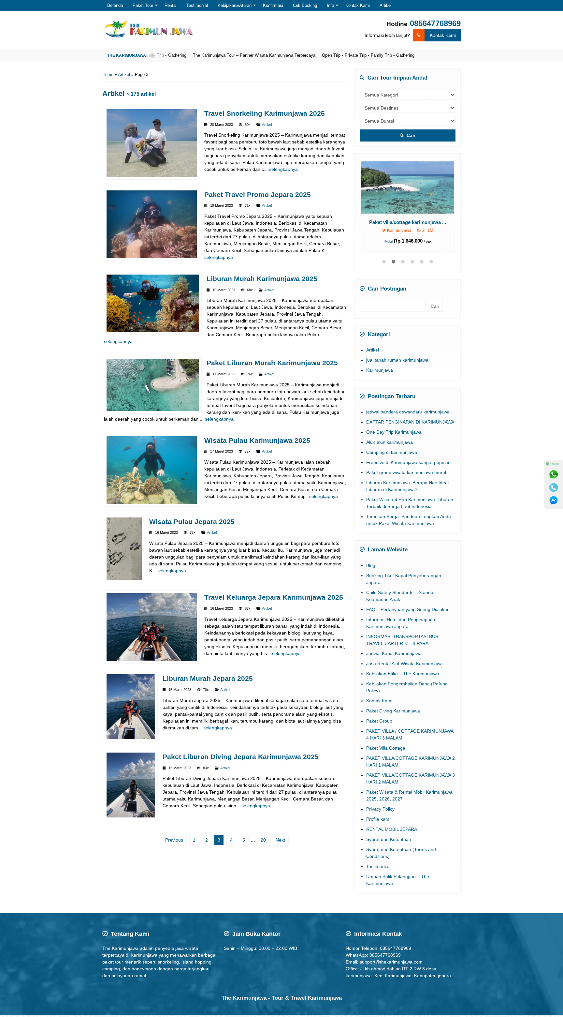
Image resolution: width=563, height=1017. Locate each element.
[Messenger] (553, 500)
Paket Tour (143, 5)
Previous (174, 840)
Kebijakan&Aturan (235, 5)
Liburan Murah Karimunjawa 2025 (262, 278)
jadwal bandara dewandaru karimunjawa (408, 419)
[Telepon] (553, 487)
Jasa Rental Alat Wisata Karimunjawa (404, 671)
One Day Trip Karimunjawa (394, 439)
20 (263, 840)
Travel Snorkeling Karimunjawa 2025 (264, 113)
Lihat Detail (413, 187)
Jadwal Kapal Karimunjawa (394, 661)
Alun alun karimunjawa (389, 449)
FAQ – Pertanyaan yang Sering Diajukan (408, 617)
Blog (370, 573)
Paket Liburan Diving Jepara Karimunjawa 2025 (241, 756)
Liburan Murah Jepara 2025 (208, 678)
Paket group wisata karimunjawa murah (407, 480)
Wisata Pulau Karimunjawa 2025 (257, 440)
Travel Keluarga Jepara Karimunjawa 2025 (273, 597)
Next (280, 840)
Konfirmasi (273, 5)
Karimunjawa (379, 377)
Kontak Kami (357, 5)
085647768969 (435, 23)
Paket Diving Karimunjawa (393, 718)
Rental (171, 5)
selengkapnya (283, 169)
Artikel (386, 5)
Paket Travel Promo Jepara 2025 (257, 194)
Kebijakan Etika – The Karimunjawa (402, 681)
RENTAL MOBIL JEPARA (391, 836)
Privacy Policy (380, 816)
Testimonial (197, 5)
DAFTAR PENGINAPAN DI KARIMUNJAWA (410, 429)
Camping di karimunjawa (391, 459)
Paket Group (379, 728)
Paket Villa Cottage (385, 755)
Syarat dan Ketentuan (388, 846)
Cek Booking (305, 5)
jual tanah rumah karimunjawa (397, 367)
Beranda (115, 5)
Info (330, 5)
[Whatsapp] (553, 474)
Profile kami (378, 826)
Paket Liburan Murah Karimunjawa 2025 (272, 362)
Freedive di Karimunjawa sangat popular (408, 469)
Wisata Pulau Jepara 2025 (192, 521)
